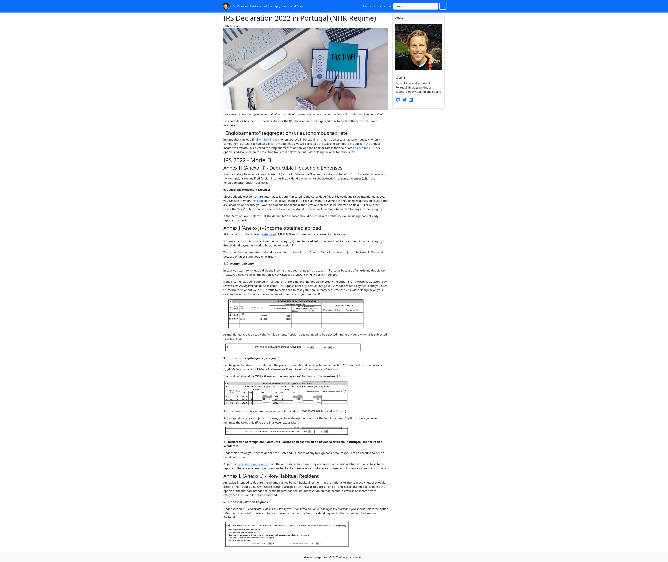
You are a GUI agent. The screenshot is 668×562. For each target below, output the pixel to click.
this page (257, 201)
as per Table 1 (364, 148)
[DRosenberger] (404, 100)
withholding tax (269, 139)
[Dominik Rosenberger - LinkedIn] (410, 100)
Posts (377, 6)
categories (269, 234)
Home (367, 6)
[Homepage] (226, 6)
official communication (253, 464)
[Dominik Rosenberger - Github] (398, 100)
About (388, 6)
